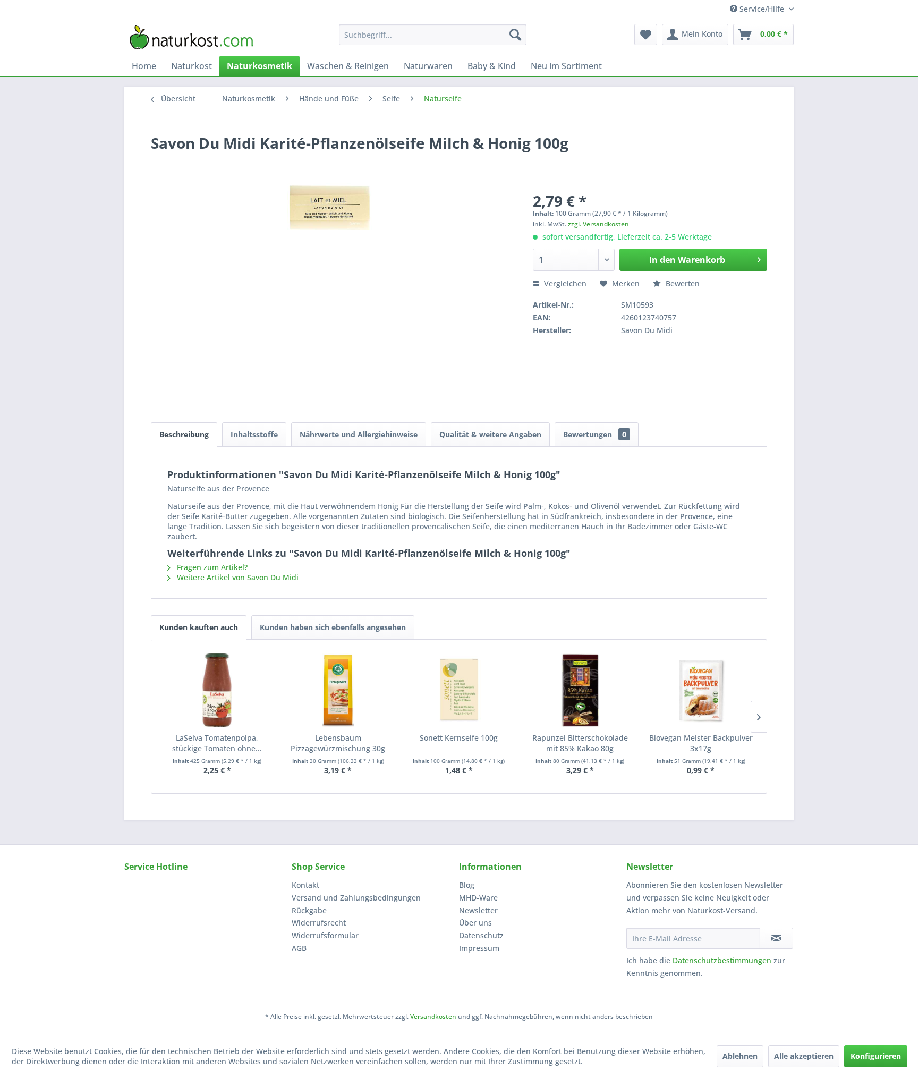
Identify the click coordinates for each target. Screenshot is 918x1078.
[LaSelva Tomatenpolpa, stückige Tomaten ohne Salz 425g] (217, 690)
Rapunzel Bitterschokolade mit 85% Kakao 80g (580, 743)
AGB (299, 948)
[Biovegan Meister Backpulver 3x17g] (700, 690)
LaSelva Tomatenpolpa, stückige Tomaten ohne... (217, 743)
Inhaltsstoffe (254, 434)
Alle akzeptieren (804, 1056)
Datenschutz (481, 935)
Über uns (475, 923)
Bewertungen (594, 434)
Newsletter (478, 910)
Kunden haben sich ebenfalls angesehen (333, 627)
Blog (466, 885)
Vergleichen (564, 283)
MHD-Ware (478, 898)
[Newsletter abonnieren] (776, 938)
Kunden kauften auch (198, 627)
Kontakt (305, 885)
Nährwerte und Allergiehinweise (359, 434)
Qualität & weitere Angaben (490, 434)
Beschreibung (184, 434)
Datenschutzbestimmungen (722, 960)
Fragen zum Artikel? (211, 567)
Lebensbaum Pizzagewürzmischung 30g (338, 743)
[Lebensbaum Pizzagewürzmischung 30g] (338, 690)
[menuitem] (432, 34)
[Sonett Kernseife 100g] (459, 690)
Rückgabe (309, 910)
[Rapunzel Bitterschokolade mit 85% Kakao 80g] (580, 690)
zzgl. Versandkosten (598, 223)
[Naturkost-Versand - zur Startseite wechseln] (191, 37)
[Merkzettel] (645, 34)
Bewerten (682, 283)
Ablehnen (740, 1056)
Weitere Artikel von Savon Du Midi (237, 577)
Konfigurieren (876, 1056)
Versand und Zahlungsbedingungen (356, 898)
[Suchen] (515, 34)
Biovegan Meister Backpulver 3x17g (701, 743)
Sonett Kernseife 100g (459, 738)
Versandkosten (433, 1016)
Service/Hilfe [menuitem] (761, 9)
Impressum (479, 948)
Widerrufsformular (325, 935)
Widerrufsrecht (319, 923)
